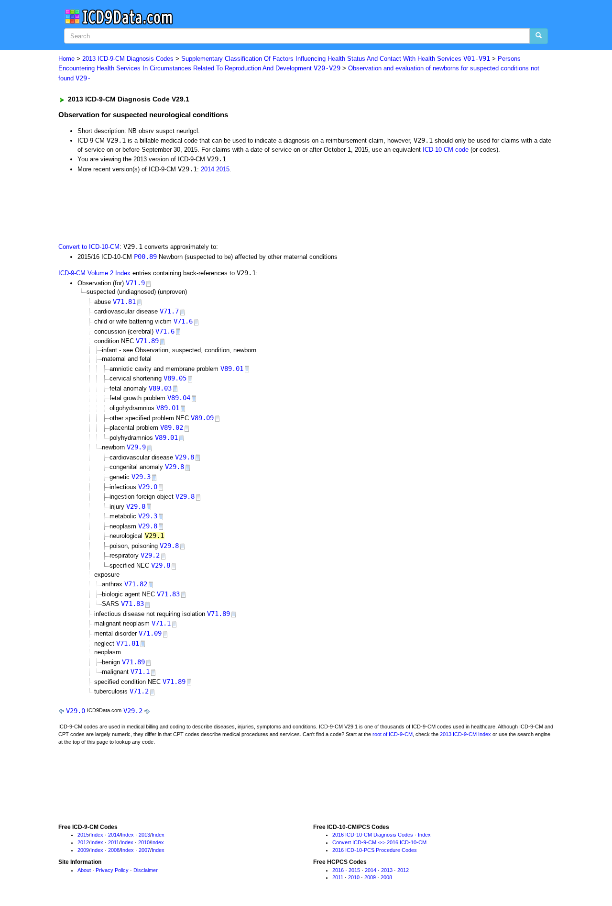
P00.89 (145, 256)
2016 (338, 870)
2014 (207, 169)
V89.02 (171, 427)
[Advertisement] (229, 206)
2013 (144, 835)
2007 (144, 850)
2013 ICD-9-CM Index (465, 734)
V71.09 (150, 633)
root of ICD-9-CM (392, 734)
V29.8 (184, 457)
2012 (83, 842)
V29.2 (150, 555)
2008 (114, 850)
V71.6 (183, 321)
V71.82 (135, 584)
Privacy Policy (112, 870)
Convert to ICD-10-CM (89, 246)
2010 (144, 842)
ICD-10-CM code (446, 149)
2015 (223, 169)
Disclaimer (145, 870)
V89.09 (202, 418)
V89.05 (175, 378)
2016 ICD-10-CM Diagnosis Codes (372, 835)
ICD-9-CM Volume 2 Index (94, 273)
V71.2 (139, 691)
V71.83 (168, 594)
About (84, 870)
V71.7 (169, 311)
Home (66, 58)
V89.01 (231, 368)
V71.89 (147, 341)
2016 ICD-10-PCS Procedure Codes (374, 850)
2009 (83, 850)
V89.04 (178, 398)
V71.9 (135, 283)
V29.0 (147, 487)
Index (96, 835)
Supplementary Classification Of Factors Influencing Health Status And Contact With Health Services (335, 58)
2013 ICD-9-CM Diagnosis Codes (128, 58)
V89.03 (160, 388)
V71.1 (161, 623)
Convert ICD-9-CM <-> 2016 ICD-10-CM (379, 842)
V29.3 (141, 477)
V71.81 (124, 301)
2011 (113, 842)
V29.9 (136, 447)
